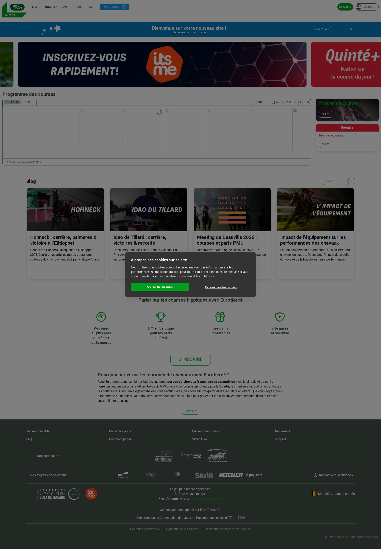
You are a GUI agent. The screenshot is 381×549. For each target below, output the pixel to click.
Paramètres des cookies (221, 287)
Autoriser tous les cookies (160, 287)
